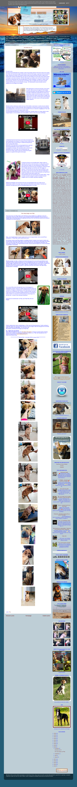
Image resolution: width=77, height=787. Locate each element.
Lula (66, 214)
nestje (70, 219)
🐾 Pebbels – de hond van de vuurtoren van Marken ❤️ (64, 481)
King (63, 211)
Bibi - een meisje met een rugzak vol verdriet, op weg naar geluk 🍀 (64, 497)
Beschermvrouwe (55, 183)
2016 (55, 760)
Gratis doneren (68, 200)
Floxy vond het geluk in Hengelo (64, 542)
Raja (65, 224)
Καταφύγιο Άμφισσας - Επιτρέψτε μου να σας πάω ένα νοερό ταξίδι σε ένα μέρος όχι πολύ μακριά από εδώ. (27, 42)
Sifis (61, 230)
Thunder (60, 236)
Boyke (67, 185)
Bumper (60, 186)
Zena (62, 242)
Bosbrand (66, 184)
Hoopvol (62, 203)
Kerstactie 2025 (55, 211)
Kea (70, 207)
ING (63, 205)
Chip (56, 189)
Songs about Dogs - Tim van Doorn (24, 40)
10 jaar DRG (55, 174)
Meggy (68, 217)
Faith (70, 195)
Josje (67, 206)
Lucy (58, 214)
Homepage (28, 615)
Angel (68, 175)
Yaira (66, 241)
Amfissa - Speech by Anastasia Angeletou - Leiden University (45, 40)
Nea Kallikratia (61, 219)
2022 (55, 740)
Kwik (53, 212)
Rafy (63, 224)
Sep (70, 229)
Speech (65, 231)
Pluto (68, 223)
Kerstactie (69, 208)
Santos (59, 229)
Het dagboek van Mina (10, 40)
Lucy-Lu (61, 214)
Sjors (66, 230)
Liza (61, 213)
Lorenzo (65, 213)
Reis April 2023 (64, 225)
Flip (66, 196)
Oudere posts (46, 615)
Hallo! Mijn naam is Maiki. (51, 38)
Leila (55, 213)
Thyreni (63, 236)
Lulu (68, 214)
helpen (56, 202)
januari (56, 757)
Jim (60, 206)
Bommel (58, 184)
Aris (66, 176)
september (57, 753)
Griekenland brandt (67, 201)
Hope (65, 203)
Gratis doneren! (19, 38)
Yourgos (69, 241)
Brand (70, 185)
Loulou (54, 214)
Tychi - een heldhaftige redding (64, 520)
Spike (68, 231)
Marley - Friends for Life (23, 36)
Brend (56, 186)
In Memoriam (44, 36)
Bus (62, 186)
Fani (53, 196)
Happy (54, 202)
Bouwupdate (63, 185)
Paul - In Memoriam (10, 38)
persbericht (56, 223)
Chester (54, 189)
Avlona (70, 179)
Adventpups (69, 174)
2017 (55, 759)
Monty (68, 218)
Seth (53, 230)
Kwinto (56, 212)
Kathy (65, 207)
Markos (56, 217)
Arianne (60, 176)
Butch (65, 186)
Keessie (56, 208)
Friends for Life (14, 36)
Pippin (64, 223)
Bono (63, 184)
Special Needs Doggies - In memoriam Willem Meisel (59, 36)
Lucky (56, 214)
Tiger (66, 236)
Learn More (62, 3)
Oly (67, 220)
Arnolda (69, 176)
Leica (53, 213)
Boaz (70, 183)
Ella (70, 194)
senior (68, 229)
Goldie (54, 200)
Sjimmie (63, 230)
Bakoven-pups (65, 180)
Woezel (62, 241)
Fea (59, 196)
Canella (69, 186)
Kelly (59, 208)
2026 (55, 733)
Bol (55, 184)
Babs (59, 180)
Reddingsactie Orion (40, 38)
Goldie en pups (57, 200)
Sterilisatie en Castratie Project (58, 234)
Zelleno (60, 242)
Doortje (54, 194)
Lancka (63, 212)
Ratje (57, 225)
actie (62, 174)
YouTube (62, 465)
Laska (68, 212)
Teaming (58, 235)
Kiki (60, 211)
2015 (55, 762)
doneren (64, 192)
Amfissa (64, 175)
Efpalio (63, 194)
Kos (70, 211)
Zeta (64, 242)
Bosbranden (58, 185)
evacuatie (65, 195)
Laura (70, 212)
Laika (60, 212)
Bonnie (61, 184)
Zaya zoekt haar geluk (64, 488)
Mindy (58, 218)
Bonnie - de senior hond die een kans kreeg (64, 506)
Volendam (69, 239)
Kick (59, 211)
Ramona (54, 225)
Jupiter (54, 207)
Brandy (54, 186)
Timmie (68, 236)
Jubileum (69, 206)
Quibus (58, 224)
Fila (61, 196)
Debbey (56, 190)
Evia (68, 195)
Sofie (68, 230)
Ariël (64, 176)
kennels (61, 208)
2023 (55, 738)
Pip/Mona (61, 223)
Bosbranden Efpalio (64, 472)
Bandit (70, 180)
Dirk (70, 190)
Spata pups (59, 231)
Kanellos (62, 207)
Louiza (70, 213)
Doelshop (59, 191)
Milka (53, 218)
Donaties (58, 192)
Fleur (64, 196)
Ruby (61, 228)
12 (58, 174)
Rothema (56, 228)
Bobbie (54, 184)
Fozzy (70, 196)
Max (63, 217)
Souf (56, 231)
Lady (58, 212)
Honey (59, 203)
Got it (67, 3)
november (57, 748)
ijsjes (70, 203)
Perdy (54, 223)
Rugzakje (64, 228)
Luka (64, 214)
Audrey (67, 179)
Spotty (70, 231)
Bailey (62, 180)
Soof (70, 230)
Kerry (64, 208)
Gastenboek (26, 38)
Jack (53, 206)
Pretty (70, 223)
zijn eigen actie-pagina (27, 331)
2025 (55, 735)
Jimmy (63, 206)
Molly (66, 218)
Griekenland (61, 201)
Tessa (66, 235)
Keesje (54, 208)
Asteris (64, 179)
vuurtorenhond (68, 240)
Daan (61, 189)
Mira (59, 218)
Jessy (59, 206)
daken (54, 190)
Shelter (58, 230)
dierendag (65, 190)
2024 (55, 736)
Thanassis (57, 236)
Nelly (68, 219)
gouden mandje (63, 200)
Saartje (67, 228)
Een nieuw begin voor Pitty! (28, 213)
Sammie (55, 229)
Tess (63, 235)
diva (53, 191)
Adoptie (65, 174)
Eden (61, 194)
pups (56, 224)
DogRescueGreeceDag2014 (66, 191)
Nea (58, 219)
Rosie (54, 228)
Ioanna (65, 205)
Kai (55, 207)
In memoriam (60, 205)
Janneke (56, 206)
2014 (55, 764)
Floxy (68, 196)
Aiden (54, 175)
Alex (56, 175)
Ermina (58, 195)
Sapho (64, 229)
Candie (67, 186)
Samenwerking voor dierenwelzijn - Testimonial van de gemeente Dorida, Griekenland (62, 529)
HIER (59, 378)
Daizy (70, 189)
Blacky (64, 183)
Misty (61, 218)
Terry (61, 235)
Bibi (59, 183)
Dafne (66, 189)
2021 (55, 741)
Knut (69, 211)
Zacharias (54, 242)
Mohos (64, 218)
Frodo (66, 197)
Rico (61, 226)
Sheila (56, 230)
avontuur (54, 180)
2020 (55, 743)
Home (7, 36)
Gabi (70, 197)
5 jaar (60, 174)
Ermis (61, 195)
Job (64, 206)
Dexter (62, 190)
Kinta (65, 211)
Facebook (62, 467)
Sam (53, 229)
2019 (55, 745)
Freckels (57, 197)
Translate (65, 149)
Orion (54, 222)
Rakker (67, 224)
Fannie (55, 196)
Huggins (67, 203)
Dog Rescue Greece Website (61, 464)
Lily (59, 213)
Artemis (54, 179)
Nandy (56, 219)
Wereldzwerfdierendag (56, 241)
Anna (70, 175)
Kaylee (68, 207)
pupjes (54, 224)
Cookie (58, 189)
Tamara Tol (55, 235)
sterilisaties (66, 234)
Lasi (65, 212)
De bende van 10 (28, 47)
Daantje (63, 189)
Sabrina (69, 228)
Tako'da (69, 234)
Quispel (61, 224)
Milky (55, 218)
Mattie (61, 217)
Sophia (54, 231)
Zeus (66, 242)
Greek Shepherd (56, 201)
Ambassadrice (59, 175)
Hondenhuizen (55, 203)
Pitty (10, 611)
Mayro (65, 217)
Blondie (67, 183)
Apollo (54, 176)
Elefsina (66, 194)
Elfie (68, 194)
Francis (54, 197)
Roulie (59, 228)
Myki (70, 218)
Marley (59, 217)
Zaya (57, 242)
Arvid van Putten (58, 179)
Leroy (58, 213)
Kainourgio (59, 207)
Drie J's (59, 194)
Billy (61, 183)
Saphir (61, 229)
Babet (57, 180)
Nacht (54, 219)
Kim (62, 211)
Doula (56, 194)
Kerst (66, 208)
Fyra (68, 197)
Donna (70, 192)
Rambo (70, 224)
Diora (68, 190)
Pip (59, 223)
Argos (57, 176)
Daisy (68, 189)
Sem (66, 229)
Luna (70, 214)
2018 (55, 746)
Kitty (67, 211)
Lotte (67, 213)
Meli (70, 217)
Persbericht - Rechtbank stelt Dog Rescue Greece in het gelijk (62, 514)
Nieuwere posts (10, 615)
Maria (54, 217)
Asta (62, 179)
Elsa (53, 195)
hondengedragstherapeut (67, 202)
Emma (56, 195)
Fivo (63, 196)
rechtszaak (60, 225)
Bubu (58, 186)
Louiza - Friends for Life (34, 36)
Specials (62, 231)
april (56, 755)
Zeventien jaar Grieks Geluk (64, 38)
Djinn (56, 191)
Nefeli (66, 219)
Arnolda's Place (68, 178)
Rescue (56, 226)
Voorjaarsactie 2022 (58, 240)
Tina (70, 236)
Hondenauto (60, 202)
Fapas (58, 196)
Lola (62, 213)
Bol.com (32, 38)
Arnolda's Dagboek (59, 178)
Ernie (63, 195)
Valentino (59, 239)
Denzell (59, 190)
